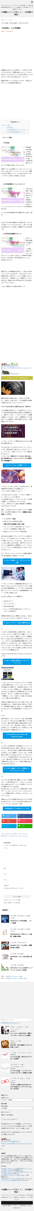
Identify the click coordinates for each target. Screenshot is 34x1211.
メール (5, 874)
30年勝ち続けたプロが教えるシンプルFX (17, 808)
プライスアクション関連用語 (9, 1180)
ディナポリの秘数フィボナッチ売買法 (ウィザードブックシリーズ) (17, 769)
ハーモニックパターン (22, 833)
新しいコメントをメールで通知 (12, 900)
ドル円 (15, 836)
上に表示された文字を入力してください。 (14, 888)
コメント (6, 848)
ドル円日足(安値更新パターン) (15, 132)
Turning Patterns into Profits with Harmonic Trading (17, 735)
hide (18, 122)
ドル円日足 (9, 127)
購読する (17, 1202)
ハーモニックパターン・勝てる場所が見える (17, 623)
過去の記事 (4, 1106)
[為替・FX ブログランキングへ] (5, 364)
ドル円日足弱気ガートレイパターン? (17, 130)
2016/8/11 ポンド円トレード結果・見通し (16, 978)
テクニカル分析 (13, 833)
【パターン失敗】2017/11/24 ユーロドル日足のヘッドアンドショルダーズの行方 (21, 1087)
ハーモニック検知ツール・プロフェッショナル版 (17, 561)
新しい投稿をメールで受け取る (12, 902)
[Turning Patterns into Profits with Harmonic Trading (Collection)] (7, 679)
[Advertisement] (17, 50)
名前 (5, 868)
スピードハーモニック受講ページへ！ (17, 465)
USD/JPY (5, 836)
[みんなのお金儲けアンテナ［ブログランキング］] (5, 373)
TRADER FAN (15, 373)
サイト (5, 879)
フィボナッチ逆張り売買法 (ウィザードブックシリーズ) (17, 662)
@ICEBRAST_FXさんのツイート (10, 1022)
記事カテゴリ (5, 1097)
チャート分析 (6, 125)
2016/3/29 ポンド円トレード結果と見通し (13, 1175)
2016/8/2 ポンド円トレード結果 (14, 976)
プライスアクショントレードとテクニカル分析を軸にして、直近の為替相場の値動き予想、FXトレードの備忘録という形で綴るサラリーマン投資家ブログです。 (17, 1197)
